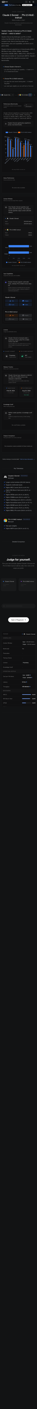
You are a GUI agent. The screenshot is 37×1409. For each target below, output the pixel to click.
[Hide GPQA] (18, 703)
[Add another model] (34, 95)
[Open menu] (33, 2)
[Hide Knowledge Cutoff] (18, 667)
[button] (13, 95)
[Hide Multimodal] (18, 649)
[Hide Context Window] (18, 643)
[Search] (26, 2)
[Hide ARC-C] (18, 694)
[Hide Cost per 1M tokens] (18, 676)
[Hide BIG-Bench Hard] (18, 699)
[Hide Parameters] (18, 653)
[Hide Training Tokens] (18, 658)
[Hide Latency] (18, 682)
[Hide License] (18, 662)
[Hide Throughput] (18, 686)
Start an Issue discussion (27, 459)
